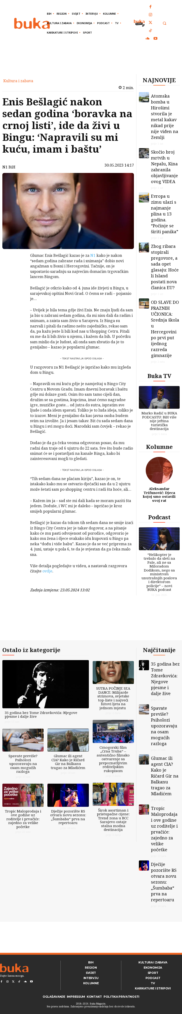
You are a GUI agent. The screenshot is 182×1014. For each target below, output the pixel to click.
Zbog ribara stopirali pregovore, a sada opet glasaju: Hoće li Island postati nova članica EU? (165, 266)
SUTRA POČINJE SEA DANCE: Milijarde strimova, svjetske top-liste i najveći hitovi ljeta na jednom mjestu (113, 698)
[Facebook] (151, 7)
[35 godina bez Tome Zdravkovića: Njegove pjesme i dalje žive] (45, 684)
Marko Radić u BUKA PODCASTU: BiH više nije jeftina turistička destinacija (159, 421)
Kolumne (159, 447)
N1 (92, 255)
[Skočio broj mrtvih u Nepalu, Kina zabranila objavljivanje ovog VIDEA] (144, 153)
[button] (164, 23)
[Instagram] (151, 15)
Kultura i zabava (18, 81)
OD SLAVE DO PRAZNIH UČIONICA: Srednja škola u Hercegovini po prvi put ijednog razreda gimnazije (165, 328)
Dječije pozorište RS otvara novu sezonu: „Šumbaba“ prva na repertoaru (68, 817)
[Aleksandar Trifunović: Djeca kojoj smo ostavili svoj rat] (159, 470)
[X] (18, 268)
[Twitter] (151, 23)
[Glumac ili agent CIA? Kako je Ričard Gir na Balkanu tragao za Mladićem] (68, 740)
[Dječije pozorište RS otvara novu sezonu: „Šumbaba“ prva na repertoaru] (68, 795)
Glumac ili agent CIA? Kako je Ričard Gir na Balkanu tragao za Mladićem (68, 761)
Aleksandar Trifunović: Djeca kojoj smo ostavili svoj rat (159, 494)
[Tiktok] (151, 31)
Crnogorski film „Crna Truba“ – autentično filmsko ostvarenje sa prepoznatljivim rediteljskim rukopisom (113, 759)
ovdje (47, 571)
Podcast (159, 517)
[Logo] (32, 23)
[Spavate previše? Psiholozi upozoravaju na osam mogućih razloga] (23, 740)
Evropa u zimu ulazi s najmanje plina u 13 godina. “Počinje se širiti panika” (164, 213)
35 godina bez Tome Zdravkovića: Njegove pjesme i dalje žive (41, 714)
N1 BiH (8, 167)
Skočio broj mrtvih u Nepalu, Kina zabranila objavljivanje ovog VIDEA (164, 166)
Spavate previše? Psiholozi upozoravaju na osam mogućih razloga (23, 763)
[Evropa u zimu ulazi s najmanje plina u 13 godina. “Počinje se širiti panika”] (144, 197)
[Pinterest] (18, 279)
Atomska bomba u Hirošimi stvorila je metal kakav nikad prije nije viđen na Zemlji (164, 116)
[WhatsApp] (18, 291)
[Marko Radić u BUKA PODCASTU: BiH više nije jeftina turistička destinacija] (159, 397)
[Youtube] (155, 39)
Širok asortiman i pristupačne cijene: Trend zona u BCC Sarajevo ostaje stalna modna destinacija (113, 820)
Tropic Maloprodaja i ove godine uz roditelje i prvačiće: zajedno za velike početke (23, 819)
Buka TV (159, 376)
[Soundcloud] (148, 39)
